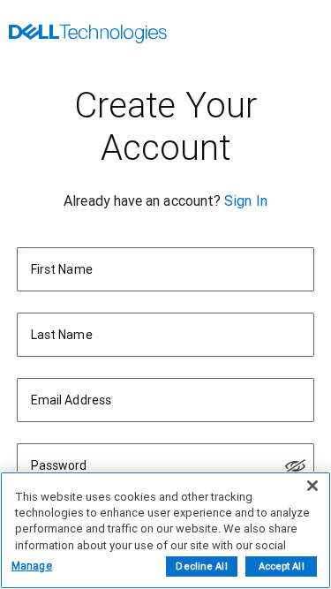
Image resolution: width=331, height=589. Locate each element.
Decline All (201, 566)
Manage (31, 566)
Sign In (245, 201)
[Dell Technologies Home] (88, 35)
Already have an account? (142, 201)
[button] (295, 466)
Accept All (282, 566)
